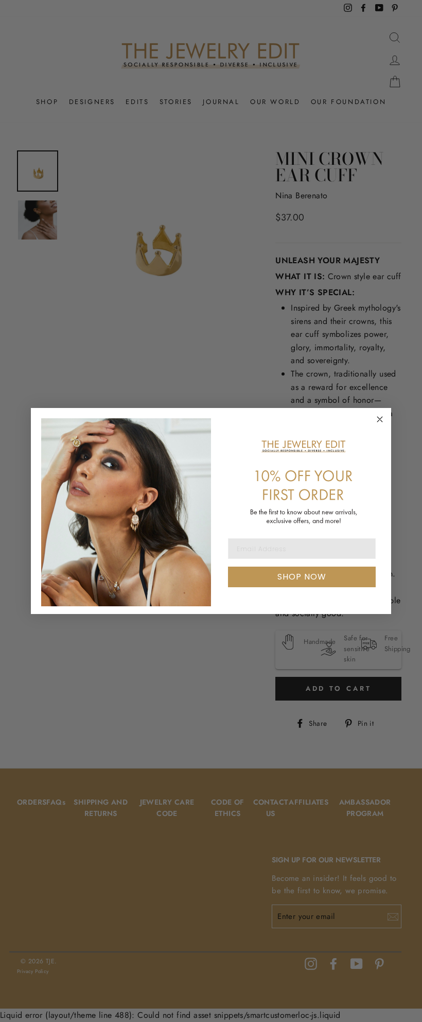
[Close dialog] (380, 419)
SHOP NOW (301, 577)
